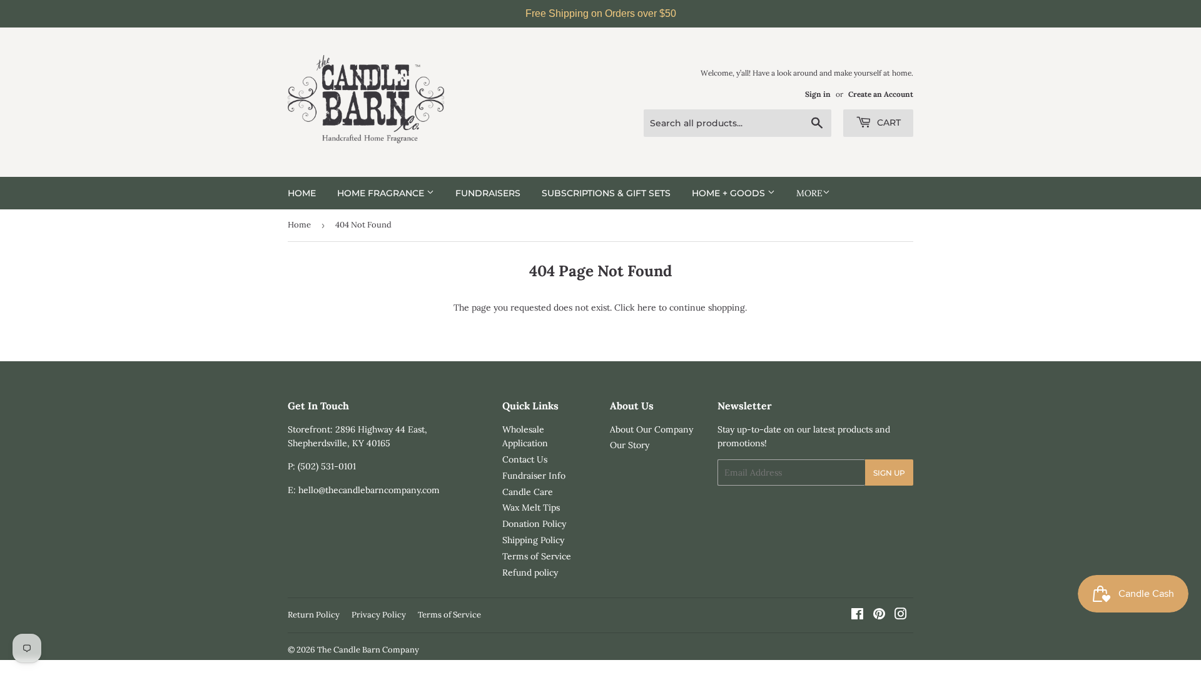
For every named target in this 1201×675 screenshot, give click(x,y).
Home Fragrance (382, 193)
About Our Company (651, 429)
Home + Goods (730, 193)
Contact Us (524, 459)
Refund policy (530, 572)
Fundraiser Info (533, 475)
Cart (887, 122)
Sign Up (889, 473)
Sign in (818, 94)
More (809, 193)
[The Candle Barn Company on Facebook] (857, 615)
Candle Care (527, 492)
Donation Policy (534, 523)
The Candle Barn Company (368, 649)
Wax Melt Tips (531, 507)
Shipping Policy (533, 540)
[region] (600, 14)
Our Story (629, 445)
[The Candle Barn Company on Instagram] (900, 615)
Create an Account (880, 94)
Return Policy (314, 614)
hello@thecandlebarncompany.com (369, 490)
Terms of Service (536, 556)
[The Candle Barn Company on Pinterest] (879, 615)
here (646, 307)
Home (302, 193)
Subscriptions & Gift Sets (606, 193)
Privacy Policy (379, 614)
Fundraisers (487, 193)
